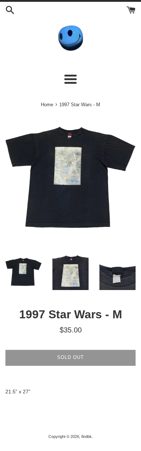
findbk (86, 436)
